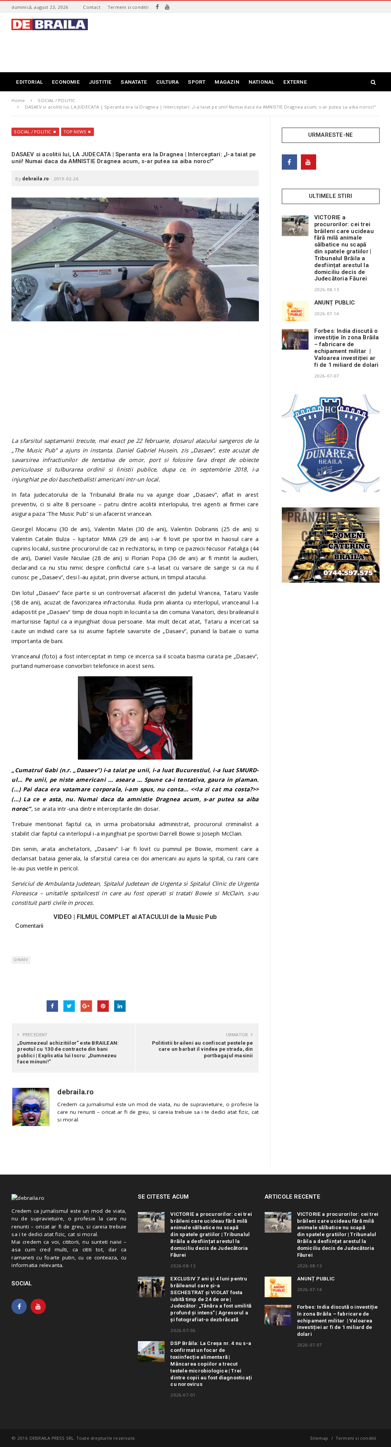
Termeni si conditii (128, 7)
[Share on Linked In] (120, 1006)
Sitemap (319, 1438)
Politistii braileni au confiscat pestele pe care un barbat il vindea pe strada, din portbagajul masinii (202, 1049)
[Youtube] (167, 7)
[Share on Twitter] (69, 1006)
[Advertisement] (241, 47)
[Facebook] (157, 7)
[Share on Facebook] (52, 1006)
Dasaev (21, 959)
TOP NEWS (75, 131)
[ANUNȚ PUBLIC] (295, 311)
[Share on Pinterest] (103, 1006)
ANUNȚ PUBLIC (334, 302)
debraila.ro (35, 178)
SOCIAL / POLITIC (32, 131)
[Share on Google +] (86, 1006)
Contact (91, 7)
